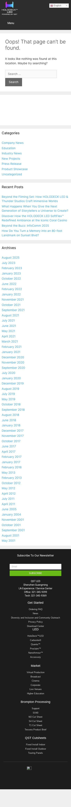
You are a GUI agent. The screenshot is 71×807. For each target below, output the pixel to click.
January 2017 (11, 462)
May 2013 (8, 472)
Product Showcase (15, 169)
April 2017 (9, 451)
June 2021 (9, 326)
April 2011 (8, 504)
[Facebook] (46, 775)
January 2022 (11, 294)
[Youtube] (39, 775)
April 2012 (9, 493)
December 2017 (13, 430)
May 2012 (8, 488)
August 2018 (10, 415)
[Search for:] (31, 74)
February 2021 (12, 347)
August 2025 (10, 257)
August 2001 (10, 535)
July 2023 (8, 263)
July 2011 (8, 498)
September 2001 (13, 530)
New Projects (11, 158)
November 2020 (13, 362)
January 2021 (11, 352)
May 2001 (8, 540)
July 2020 (8, 373)
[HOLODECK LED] (9, 8)
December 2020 (13, 357)
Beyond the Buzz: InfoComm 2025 (25, 225)
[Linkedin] (24, 775)
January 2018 (11, 425)
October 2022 (11, 278)
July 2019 (8, 394)
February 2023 (12, 268)
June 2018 (9, 420)
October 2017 (11, 441)
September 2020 (13, 367)
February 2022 (12, 289)
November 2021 (13, 299)
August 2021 (10, 315)
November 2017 (13, 436)
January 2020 (11, 378)
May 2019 (8, 399)
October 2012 (11, 483)
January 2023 (11, 273)
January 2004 (11, 514)
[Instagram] (31, 775)
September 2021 (13, 310)
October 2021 (11, 305)
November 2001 (13, 519)
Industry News (12, 153)
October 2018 (11, 404)
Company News (13, 143)
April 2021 (9, 336)
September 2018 (13, 409)
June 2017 (9, 446)
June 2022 (9, 284)
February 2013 (12, 477)
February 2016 (12, 467)
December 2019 (13, 383)
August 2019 (10, 388)
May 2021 (8, 331)
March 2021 (10, 341)
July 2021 (8, 320)
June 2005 (9, 509)
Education (9, 148)
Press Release (11, 163)
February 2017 (12, 456)
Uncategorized (12, 174)
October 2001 (11, 525)
